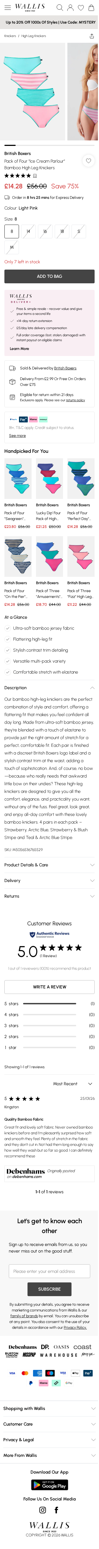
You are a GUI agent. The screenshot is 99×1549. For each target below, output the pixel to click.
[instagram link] (42, 1510)
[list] (49, 94)
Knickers (10, 36)
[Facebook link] (56, 1510)
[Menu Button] (7, 7)
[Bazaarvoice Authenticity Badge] (49, 935)
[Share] (92, 36)
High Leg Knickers (33, 36)
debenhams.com (26, 1176)
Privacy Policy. (75, 1327)
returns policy (75, 400)
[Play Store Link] (49, 1484)
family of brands (24, 1316)
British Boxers (17, 153)
